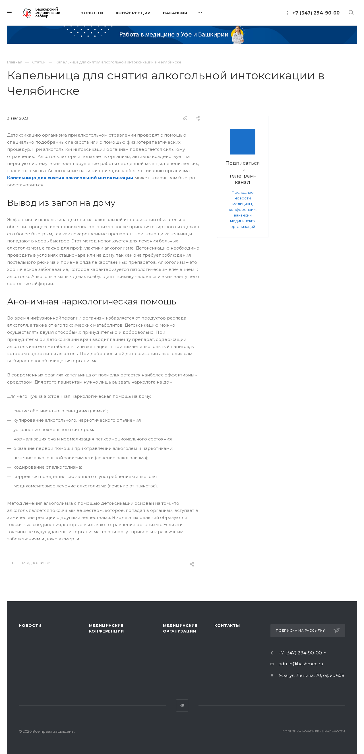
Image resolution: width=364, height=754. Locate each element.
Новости (30, 625)
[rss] (185, 118)
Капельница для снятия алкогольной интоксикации (70, 177)
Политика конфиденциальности (313, 731)
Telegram (182, 705)
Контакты (227, 625)
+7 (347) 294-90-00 (316, 13)
